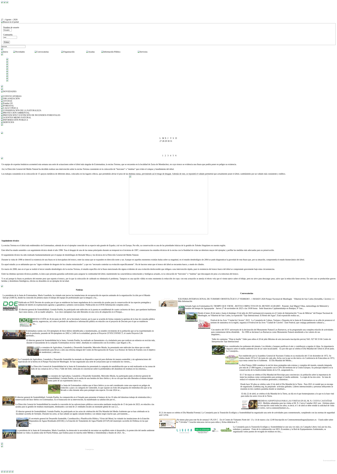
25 (163, 153)
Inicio (11, 52)
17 (161, 150)
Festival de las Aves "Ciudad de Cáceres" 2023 (217, 318)
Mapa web (5, 458)
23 (176, 150)
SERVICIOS (20, 122)
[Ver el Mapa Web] (168, 8)
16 (176, 147)
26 (166, 153)
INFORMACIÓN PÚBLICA (41, 120)
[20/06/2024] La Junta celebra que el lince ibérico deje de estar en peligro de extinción (83, 383)
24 (161, 153)
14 (171, 147)
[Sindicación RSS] (168, 17)
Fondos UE (18, 103)
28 (171, 153)
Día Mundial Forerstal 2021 (269, 410)
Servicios (152, 52)
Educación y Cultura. (92, 462)
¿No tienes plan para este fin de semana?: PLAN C (180, 417)
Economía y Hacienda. (93, 459)
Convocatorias (55, 52)
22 (174, 150)
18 (163, 150)
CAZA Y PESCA (26, 108)
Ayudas (98, 52)
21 (171, 150)
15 (174, 147)
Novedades (30, 52)
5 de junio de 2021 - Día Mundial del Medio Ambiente (247, 353)
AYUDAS (17, 101)
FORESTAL (19, 106)
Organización (80, 52)
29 (174, 153)
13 (168, 147)
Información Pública (129, 52)
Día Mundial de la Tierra (250, 391)
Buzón (3, 460)
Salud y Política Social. (93, 469)
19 (166, 150)
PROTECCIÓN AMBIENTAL (43, 113)
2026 (172, 135)
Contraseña (8, 35)
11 (163, 147)
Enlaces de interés (8, 462)
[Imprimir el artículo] (168, 15)
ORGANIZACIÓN (28, 98)
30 (176, 153)
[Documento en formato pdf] (168, 10)
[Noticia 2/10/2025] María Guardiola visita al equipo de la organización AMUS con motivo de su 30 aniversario (48, 293)
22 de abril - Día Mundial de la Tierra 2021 (258, 382)
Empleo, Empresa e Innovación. (96, 464)
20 (168, 150)
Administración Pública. (93, 452)
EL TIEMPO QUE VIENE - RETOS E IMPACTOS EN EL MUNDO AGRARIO (213, 303)
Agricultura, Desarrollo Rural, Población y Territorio (103, 455)
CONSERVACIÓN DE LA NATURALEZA (61, 110)
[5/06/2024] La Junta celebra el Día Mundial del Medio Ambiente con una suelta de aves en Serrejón (57, 409)
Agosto (166, 135)
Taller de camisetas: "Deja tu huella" (226, 337)
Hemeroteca (7, 94)
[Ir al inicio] (168, 12)
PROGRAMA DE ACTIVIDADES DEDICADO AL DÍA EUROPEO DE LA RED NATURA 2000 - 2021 (284, 363)
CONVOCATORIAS (31, 96)
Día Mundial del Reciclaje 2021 (252, 372)
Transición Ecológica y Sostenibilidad (99, 457)
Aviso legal (5, 465)
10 (161, 147)
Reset (9, 5)
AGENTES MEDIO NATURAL (46, 117)
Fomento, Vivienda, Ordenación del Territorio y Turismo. (105, 466)
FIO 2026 (162, 296)
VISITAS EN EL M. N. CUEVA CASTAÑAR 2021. (263, 398)
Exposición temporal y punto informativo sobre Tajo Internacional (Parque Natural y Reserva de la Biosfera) (230, 311)
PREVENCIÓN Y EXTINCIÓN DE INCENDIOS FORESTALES (89, 115)
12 (166, 147)
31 (161, 155)
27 (168, 153)
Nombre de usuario (11, 27)
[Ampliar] (102, 298)
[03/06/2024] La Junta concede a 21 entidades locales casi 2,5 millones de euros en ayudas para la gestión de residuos (63, 402)
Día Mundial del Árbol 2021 (223, 344)
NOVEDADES (23, 91)
